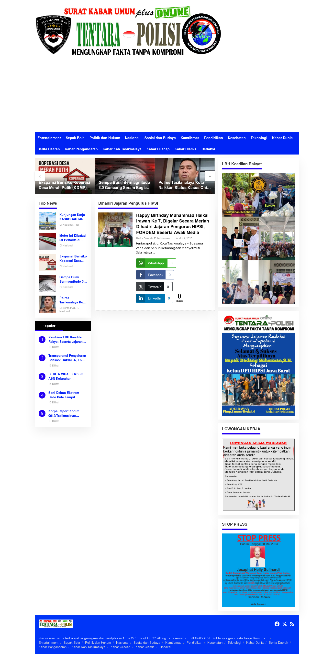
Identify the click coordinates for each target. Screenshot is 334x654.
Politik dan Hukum (98, 642)
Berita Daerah (144, 238)
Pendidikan (194, 642)
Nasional (122, 642)
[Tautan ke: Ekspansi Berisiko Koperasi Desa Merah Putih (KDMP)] (65, 176)
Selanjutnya (144, 252)
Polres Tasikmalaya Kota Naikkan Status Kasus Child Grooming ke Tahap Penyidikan (184, 185)
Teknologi (234, 642)
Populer (49, 325)
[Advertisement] (167, 95)
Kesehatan (215, 642)
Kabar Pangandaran (53, 646)
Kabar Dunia (255, 642)
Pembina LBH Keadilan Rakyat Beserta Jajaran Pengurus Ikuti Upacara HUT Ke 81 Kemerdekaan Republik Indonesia (67, 339)
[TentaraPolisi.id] (128, 30)
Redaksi (165, 646)
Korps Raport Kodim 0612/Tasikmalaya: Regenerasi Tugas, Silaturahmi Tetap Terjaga (67, 413)
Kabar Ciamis (145, 646)
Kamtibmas (173, 642)
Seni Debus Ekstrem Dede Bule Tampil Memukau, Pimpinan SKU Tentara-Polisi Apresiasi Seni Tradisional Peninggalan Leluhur (66, 394)
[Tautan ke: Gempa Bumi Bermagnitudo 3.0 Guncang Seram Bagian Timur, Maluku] (125, 176)
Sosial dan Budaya (147, 642)
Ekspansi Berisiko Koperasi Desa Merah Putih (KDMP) (64, 185)
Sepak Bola (72, 642)
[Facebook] (277, 624)
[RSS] (292, 624)
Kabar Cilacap (120, 646)
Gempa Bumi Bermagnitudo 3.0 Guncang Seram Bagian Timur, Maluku (124, 185)
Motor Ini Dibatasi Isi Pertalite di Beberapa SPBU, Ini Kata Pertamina (72, 237)
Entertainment (162, 238)
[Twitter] (284, 624)
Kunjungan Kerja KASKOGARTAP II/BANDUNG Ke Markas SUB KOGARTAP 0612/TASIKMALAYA (72, 216)
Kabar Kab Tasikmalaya (88, 646)
